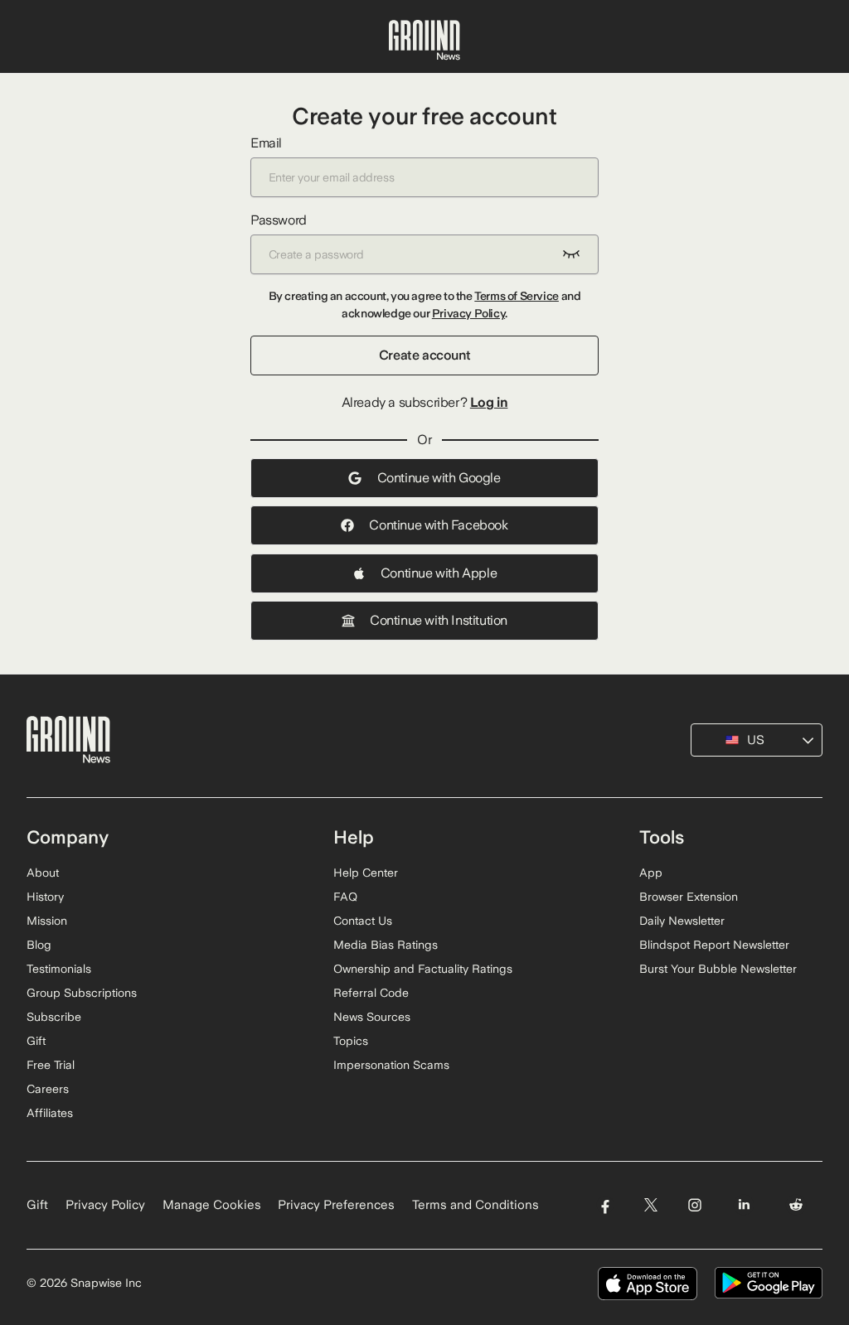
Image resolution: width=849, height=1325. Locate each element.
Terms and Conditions (475, 1204)
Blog (39, 944)
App (650, 872)
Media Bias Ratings (385, 944)
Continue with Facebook (438, 525)
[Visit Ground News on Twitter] (650, 1205)
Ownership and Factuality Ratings (422, 968)
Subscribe (54, 1016)
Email (266, 143)
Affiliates (50, 1112)
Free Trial (51, 1064)
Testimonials (59, 968)
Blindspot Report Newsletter (714, 944)
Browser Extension (688, 896)
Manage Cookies (212, 1204)
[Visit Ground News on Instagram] (694, 1205)
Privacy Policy (468, 313)
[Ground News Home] (424, 40)
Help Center (365, 872)
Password (278, 220)
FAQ (345, 896)
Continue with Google (439, 478)
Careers (48, 1088)
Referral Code (371, 992)
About (43, 872)
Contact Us (362, 920)
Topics (350, 1040)
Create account (424, 355)
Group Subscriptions (82, 992)
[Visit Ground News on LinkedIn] (744, 1205)
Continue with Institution (438, 620)
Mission (47, 920)
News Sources (371, 1016)
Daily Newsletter (682, 920)
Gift (36, 1040)
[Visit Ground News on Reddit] (796, 1205)
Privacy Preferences (336, 1204)
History (45, 896)
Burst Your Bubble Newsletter (718, 968)
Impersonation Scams (391, 1064)
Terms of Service (516, 295)
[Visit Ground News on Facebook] (604, 1205)
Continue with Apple (439, 573)
